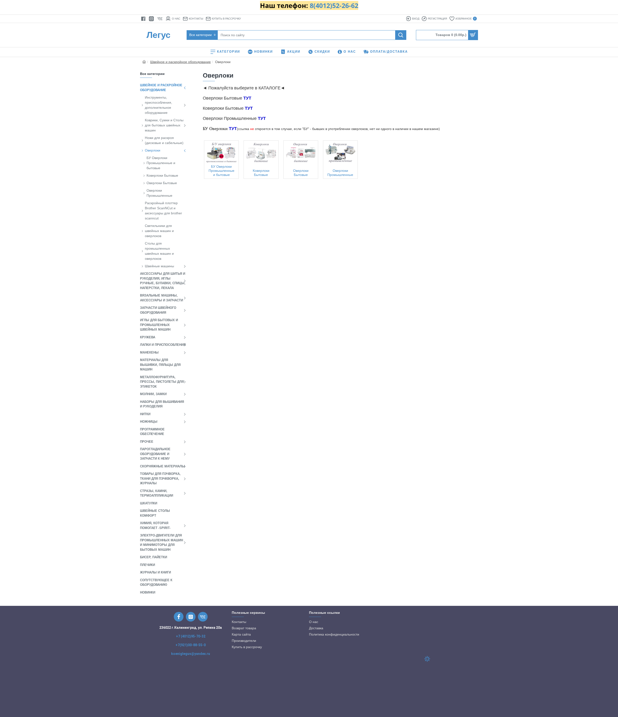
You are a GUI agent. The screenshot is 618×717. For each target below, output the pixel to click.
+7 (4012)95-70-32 (190, 636)
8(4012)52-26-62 (334, 5)
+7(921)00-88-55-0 (191, 645)
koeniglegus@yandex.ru (190, 654)
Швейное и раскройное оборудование (180, 62)
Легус (158, 35)
